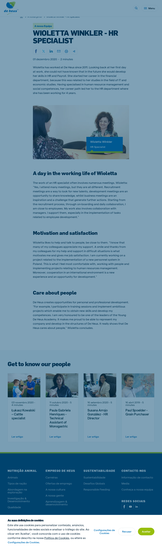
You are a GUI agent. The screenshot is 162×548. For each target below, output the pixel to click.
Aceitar (146, 531)
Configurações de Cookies (104, 532)
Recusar (126, 531)
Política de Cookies (56, 537)
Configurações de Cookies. (24, 542)
